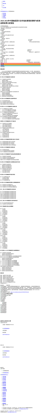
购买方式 (4, 383)
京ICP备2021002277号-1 (23, 408)
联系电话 (4, 403)
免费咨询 (4, 399)
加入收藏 (4, 7)
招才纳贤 (4, 380)
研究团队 (4, 378)
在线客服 (2, 65)
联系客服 (4, 385)
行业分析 (4, 14)
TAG (3, 5)
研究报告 (4, 13)
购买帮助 (4, 382)
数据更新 (4, 400)
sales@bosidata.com (6, 334)
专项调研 (4, 388)
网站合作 (4, 396)
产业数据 (4, 15)
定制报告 (4, 387)
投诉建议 (4, 401)
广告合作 (4, 395)
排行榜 (4, 16)
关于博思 (4, 17)
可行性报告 (5, 389)
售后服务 (4, 398)
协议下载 (2, 64)
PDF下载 (2, 63)
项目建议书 (5, 390)
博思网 (4, 1)
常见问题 (4, 384)
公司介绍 (4, 376)
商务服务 (4, 392)
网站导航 (4, 3)
